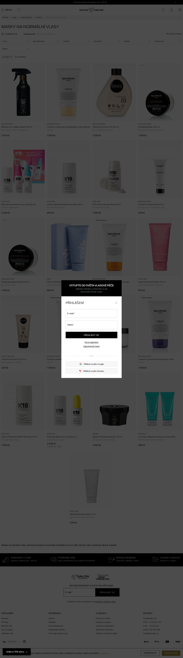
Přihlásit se (91, 335)
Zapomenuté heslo (91, 346)
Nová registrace (91, 342)
